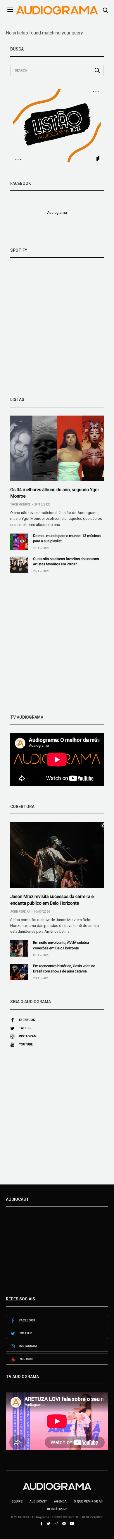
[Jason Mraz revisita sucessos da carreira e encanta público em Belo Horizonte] (57, 855)
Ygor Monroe (20, 504)
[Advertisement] (57, 644)
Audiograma (57, 213)
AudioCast (38, 1501)
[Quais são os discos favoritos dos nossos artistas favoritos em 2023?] (19, 565)
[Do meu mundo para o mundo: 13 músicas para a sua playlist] (19, 542)
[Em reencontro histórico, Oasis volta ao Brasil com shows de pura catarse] (19, 972)
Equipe (17, 1501)
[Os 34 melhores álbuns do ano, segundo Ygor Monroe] (57, 448)
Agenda (60, 1501)
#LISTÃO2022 (57, 1509)
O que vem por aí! (88, 1501)
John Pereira (20, 911)
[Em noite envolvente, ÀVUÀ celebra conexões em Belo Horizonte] (19, 948)
